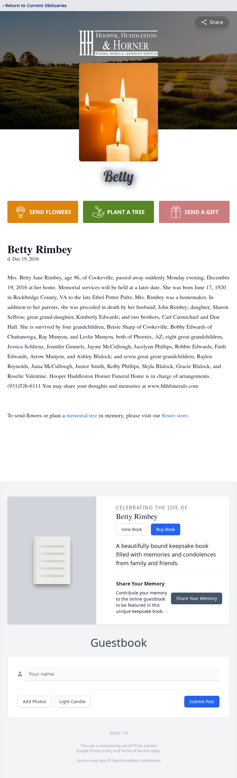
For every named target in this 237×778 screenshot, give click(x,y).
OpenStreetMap (125, 760)
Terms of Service (135, 750)
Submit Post (201, 701)
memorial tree (82, 415)
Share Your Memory (196, 598)
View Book (131, 529)
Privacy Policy (101, 750)
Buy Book (165, 529)
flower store (175, 415)
